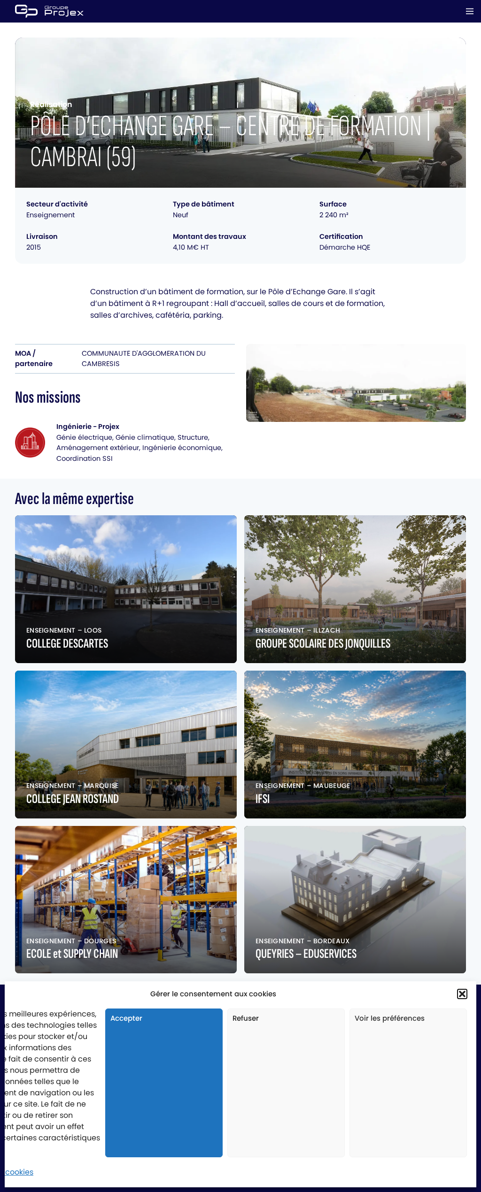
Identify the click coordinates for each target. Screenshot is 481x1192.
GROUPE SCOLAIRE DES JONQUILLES (323, 643)
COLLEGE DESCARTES (67, 643)
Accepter (126, 1018)
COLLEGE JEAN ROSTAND (72, 799)
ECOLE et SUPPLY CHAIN (72, 954)
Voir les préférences (390, 1018)
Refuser (246, 1018)
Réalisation (51, 104)
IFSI (263, 799)
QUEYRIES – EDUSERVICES (306, 954)
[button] (462, 994)
